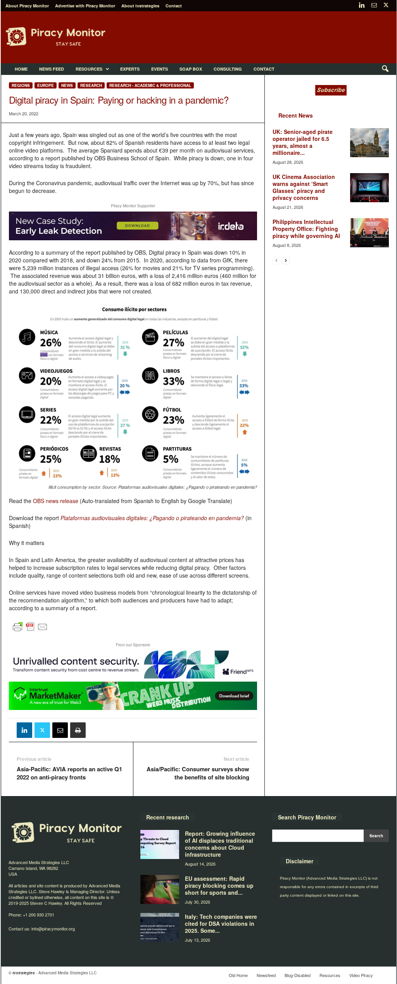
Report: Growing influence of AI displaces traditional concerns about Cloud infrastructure (220, 844)
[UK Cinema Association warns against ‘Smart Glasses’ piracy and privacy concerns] (369, 187)
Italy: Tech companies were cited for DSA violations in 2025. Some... (221, 923)
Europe (45, 85)
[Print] (78, 730)
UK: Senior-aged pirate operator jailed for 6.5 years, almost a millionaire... (303, 142)
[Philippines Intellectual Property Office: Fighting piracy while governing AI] (369, 232)
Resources (89, 69)
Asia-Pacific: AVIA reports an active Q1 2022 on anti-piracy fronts (69, 773)
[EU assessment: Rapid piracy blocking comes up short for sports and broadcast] (159, 889)
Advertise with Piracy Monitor (85, 6)
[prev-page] (276, 260)
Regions (21, 85)
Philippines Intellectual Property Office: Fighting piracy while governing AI (306, 228)
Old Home (238, 975)
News (67, 85)
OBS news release (55, 501)
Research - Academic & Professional (150, 85)
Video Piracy (361, 975)
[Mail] (374, 5)
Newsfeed (266, 975)
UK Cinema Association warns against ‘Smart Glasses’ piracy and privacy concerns (304, 187)
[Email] (60, 730)
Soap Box (191, 69)
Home (21, 69)
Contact (174, 6)
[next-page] (286, 260)
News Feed (51, 69)
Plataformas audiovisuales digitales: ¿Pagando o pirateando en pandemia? (152, 518)
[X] (386, 5)
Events (159, 69)
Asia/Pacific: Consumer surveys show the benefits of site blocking (198, 773)
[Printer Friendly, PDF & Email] (30, 630)
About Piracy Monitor (27, 6)
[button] (385, 69)
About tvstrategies (140, 6)
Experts (130, 69)
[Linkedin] (362, 5)
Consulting (228, 69)
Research (91, 85)
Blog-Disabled (298, 975)
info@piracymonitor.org (53, 928)
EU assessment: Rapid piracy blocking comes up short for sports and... (219, 885)
